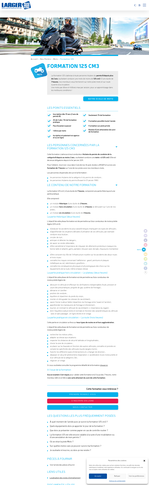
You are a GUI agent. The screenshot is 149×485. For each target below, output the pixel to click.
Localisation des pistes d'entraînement (65, 478)
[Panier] (139, 5)
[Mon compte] (133, 5)
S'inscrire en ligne (82, 401)
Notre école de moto (100, 98)
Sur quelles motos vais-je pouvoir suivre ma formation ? (75, 446)
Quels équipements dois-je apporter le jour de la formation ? (77, 426)
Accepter (98, 476)
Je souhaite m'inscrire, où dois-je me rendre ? (70, 450)
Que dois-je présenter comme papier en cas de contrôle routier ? (79, 430)
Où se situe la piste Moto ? (61, 442)
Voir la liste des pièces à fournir (62, 465)
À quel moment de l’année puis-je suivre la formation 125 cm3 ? (79, 422)
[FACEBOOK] (145, 268)
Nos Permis (45, 59)
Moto (55, 59)
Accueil (34, 59)
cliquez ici (104, 365)
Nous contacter (82, 407)
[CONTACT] (145, 231)
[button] (144, 461)
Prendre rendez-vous (82, 394)
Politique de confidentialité (117, 481)
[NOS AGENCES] (145, 235)
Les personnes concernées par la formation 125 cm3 (73, 147)
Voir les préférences (136, 476)
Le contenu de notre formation (71, 185)
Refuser (117, 476)
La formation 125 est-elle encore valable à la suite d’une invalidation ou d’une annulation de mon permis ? (82, 436)
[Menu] (144, 5)
